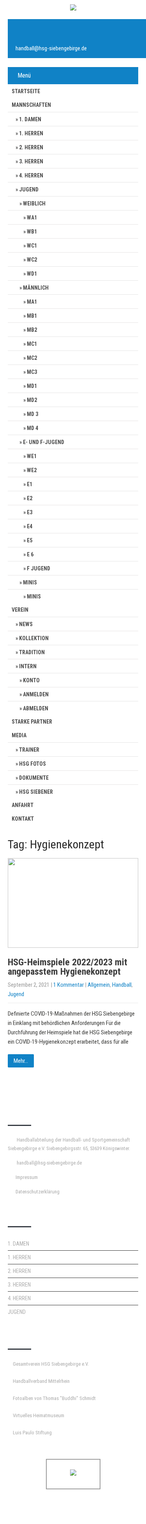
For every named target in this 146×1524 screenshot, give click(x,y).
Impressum (27, 1177)
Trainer (29, 750)
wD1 (32, 274)
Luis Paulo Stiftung (32, 1432)
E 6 (30, 554)
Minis (30, 582)
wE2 (32, 470)
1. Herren (31, 133)
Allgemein (99, 984)
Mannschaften (31, 105)
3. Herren (31, 161)
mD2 (32, 400)
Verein (20, 610)
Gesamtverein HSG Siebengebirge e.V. (51, 1364)
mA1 (32, 302)
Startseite (26, 91)
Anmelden (36, 694)
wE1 (32, 456)
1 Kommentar (68, 984)
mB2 (32, 330)
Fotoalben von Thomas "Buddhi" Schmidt (54, 1398)
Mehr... (21, 1060)
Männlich (36, 288)
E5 (29, 540)
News (26, 624)
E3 (29, 512)
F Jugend (38, 568)
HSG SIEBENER (36, 792)
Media (19, 735)
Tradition (32, 652)
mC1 (32, 344)
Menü (24, 75)
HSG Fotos (32, 764)
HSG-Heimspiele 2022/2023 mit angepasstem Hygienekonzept (67, 967)
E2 (29, 498)
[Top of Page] (123, 1507)
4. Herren (31, 175)
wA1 (32, 217)
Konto (31, 680)
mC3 (32, 372)
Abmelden (35, 708)
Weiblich (34, 203)
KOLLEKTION (34, 638)
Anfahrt (22, 805)
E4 (29, 526)
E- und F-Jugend (43, 442)
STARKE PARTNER (32, 722)
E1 (29, 484)
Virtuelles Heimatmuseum (38, 1415)
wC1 (32, 245)
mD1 (32, 386)
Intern (28, 666)
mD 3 (32, 414)
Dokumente (34, 778)
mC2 (32, 358)
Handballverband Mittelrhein (41, 1381)
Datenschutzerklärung (38, 1192)
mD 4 (32, 428)
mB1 (32, 316)
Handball (122, 984)
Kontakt (23, 819)
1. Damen (30, 119)
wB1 (32, 231)
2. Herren (31, 147)
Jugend (29, 189)
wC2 (32, 260)
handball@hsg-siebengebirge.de (51, 48)
